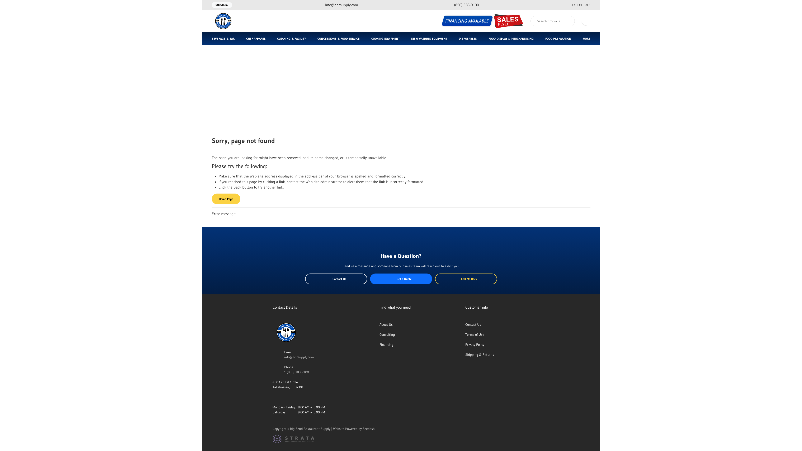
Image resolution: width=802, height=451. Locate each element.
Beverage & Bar (223, 39)
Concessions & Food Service (338, 39)
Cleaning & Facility (291, 39)
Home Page (226, 199)
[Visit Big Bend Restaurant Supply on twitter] (292, 397)
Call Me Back (581, 5)
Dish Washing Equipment (429, 39)
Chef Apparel (255, 39)
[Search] (569, 21)
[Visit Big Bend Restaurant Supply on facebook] (283, 397)
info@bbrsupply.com (299, 357)
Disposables (468, 39)
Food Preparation (558, 39)
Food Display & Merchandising (511, 39)
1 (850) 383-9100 (296, 372)
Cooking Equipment (385, 39)
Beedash (369, 429)
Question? (222, 4)
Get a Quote (404, 279)
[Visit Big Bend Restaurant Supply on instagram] (274, 397)
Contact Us (339, 279)
